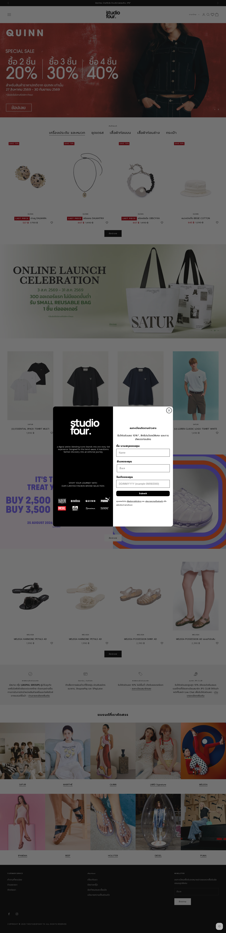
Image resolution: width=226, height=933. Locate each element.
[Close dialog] (169, 410)
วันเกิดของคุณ (124, 477)
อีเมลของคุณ (124, 461)
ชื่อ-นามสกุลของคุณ (128, 446)
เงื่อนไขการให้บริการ (134, 501)
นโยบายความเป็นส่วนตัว (154, 501)
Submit (143, 493)
